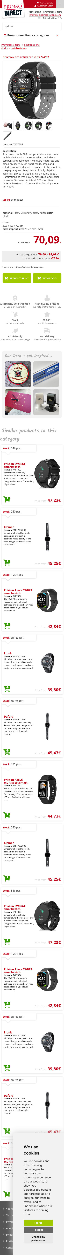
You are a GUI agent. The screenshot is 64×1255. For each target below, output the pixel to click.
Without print (19, 278)
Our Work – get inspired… (28, 356)
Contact (10, 1247)
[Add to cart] (7, 500)
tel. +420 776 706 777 (48, 17)
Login (50, 5)
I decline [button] (38, 1229)
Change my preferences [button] (38, 1238)
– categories (28, 35)
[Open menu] (60, 4)
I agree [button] (38, 1222)
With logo (49, 278)
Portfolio (11, 1241)
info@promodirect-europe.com (45, 14)
